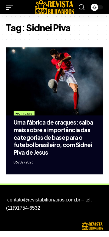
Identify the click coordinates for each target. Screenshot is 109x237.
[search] (81, 7)
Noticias (23, 113)
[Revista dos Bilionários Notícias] (54, 7)
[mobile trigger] (11, 7)
